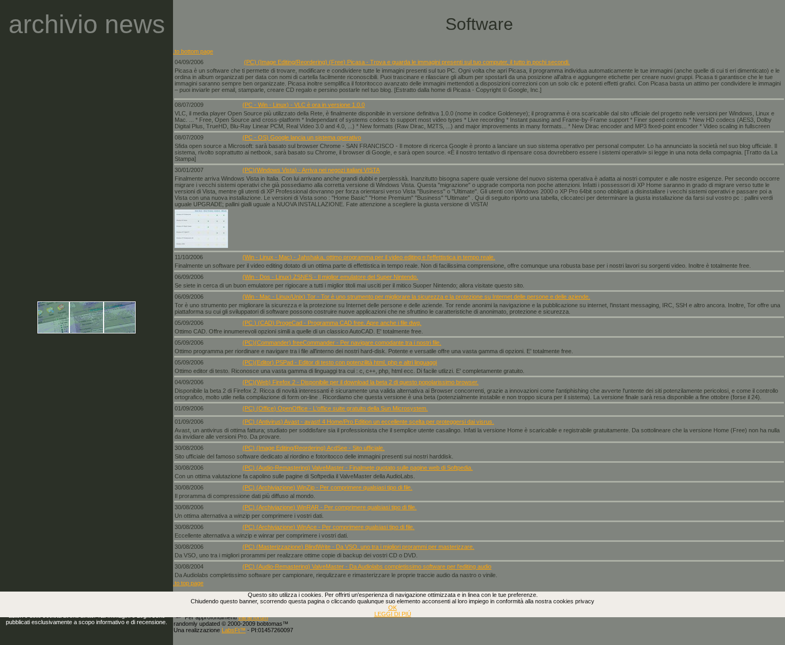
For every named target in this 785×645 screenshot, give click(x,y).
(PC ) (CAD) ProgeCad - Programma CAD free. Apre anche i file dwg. (331, 323)
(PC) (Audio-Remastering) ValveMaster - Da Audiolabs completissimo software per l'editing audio (366, 566)
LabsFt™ (234, 630)
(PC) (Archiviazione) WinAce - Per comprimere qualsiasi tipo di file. (328, 527)
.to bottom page (193, 51)
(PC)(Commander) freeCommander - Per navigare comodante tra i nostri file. (341, 342)
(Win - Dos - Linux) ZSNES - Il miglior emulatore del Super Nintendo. (330, 277)
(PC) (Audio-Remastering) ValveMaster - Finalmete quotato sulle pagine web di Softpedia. (357, 467)
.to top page (188, 583)
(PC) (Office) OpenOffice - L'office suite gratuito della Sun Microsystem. (335, 408)
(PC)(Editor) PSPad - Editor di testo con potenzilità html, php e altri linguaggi (339, 362)
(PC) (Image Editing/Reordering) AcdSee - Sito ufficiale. (313, 448)
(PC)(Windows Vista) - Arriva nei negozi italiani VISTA (311, 170)
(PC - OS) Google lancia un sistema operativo (301, 137)
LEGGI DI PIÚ (392, 614)
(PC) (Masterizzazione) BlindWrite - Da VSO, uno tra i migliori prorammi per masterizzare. (358, 546)
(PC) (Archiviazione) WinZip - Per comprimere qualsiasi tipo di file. (327, 487)
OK (392, 607)
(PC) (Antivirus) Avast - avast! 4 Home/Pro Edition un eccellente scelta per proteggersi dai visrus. (368, 421)
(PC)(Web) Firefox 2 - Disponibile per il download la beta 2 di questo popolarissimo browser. (360, 382)
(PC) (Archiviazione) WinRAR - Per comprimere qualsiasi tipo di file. (329, 507)
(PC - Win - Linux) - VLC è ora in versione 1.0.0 (303, 105)
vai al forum (253, 617)
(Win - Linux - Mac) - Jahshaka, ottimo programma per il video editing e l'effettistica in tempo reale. (368, 257)
